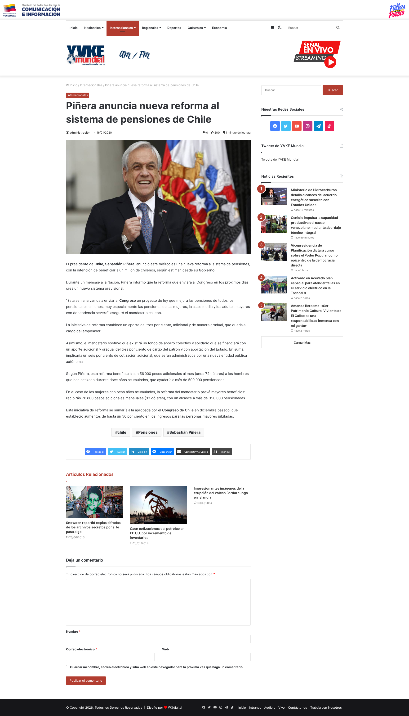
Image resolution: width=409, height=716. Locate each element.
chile (122, 432)
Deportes (174, 28)
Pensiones (148, 432)
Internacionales (121, 28)
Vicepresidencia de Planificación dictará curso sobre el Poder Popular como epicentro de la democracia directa (314, 255)
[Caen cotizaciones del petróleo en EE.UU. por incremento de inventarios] (158, 505)
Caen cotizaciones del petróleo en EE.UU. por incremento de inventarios (157, 533)
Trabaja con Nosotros (326, 707)
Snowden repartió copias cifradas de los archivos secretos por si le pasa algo (93, 527)
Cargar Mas (302, 342)
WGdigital (175, 707)
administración (80, 132)
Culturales (195, 28)
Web (165, 649)
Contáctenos (297, 707)
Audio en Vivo (274, 707)
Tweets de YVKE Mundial (279, 159)
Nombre (73, 631)
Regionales (150, 28)
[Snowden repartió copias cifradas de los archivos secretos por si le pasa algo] (94, 502)
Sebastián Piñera (184, 432)
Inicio (74, 28)
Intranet (255, 707)
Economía (219, 28)
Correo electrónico (81, 649)
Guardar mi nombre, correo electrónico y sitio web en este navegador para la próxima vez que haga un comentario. (157, 667)
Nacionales (92, 28)
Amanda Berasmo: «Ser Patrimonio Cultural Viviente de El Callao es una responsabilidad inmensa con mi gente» (316, 316)
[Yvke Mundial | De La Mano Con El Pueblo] (110, 55)
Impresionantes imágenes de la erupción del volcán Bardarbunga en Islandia (221, 492)
